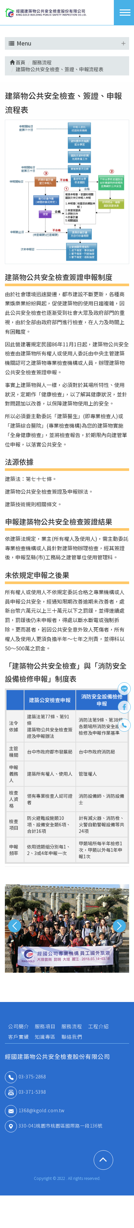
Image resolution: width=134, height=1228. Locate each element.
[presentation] (14, 925)
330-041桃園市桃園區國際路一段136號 (60, 1125)
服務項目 (45, 1026)
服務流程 (71, 1026)
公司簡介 (18, 1026)
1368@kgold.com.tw (42, 1110)
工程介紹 (98, 1026)
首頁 (20, 62)
